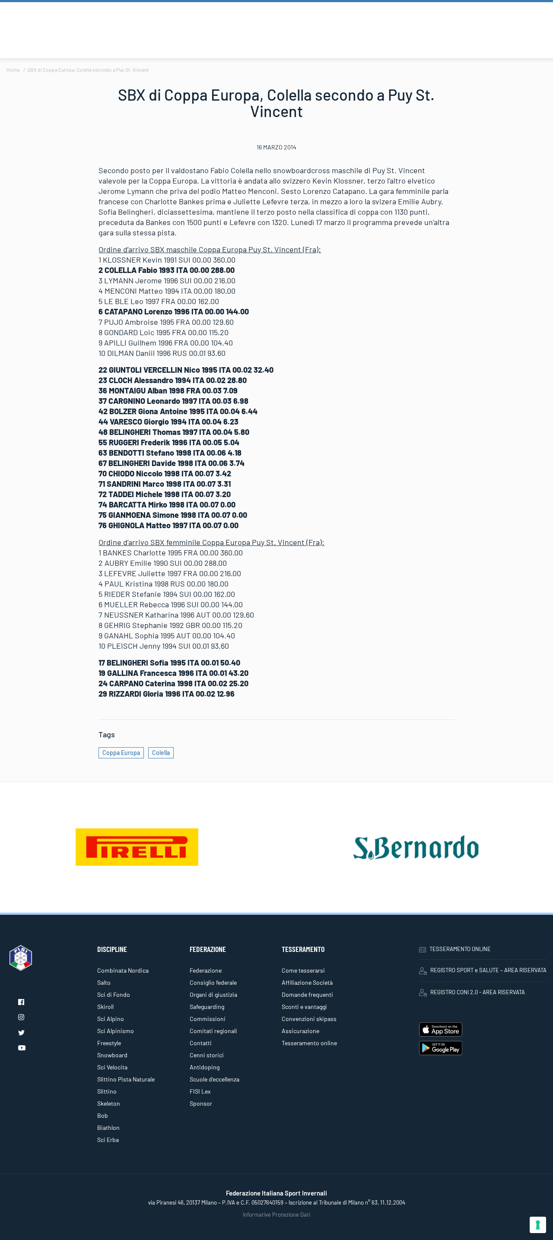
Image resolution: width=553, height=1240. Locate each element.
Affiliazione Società (307, 982)
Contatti (201, 1043)
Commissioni (208, 1018)
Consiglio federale (213, 982)
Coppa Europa (121, 752)
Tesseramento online (309, 1043)
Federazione (206, 970)
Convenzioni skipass (309, 1018)
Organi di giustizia (213, 994)
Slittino (107, 1091)
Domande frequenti (307, 994)
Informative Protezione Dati (276, 1214)
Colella (161, 752)
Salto (104, 982)
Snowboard (112, 1055)
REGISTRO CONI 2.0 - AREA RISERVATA (477, 992)
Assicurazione (300, 1030)
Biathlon (108, 1127)
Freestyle (109, 1043)
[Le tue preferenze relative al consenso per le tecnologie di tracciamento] (538, 1225)
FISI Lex (200, 1091)
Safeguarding (207, 1006)
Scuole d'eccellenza (214, 1079)
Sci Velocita (112, 1067)
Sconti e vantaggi (304, 1006)
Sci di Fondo (113, 994)
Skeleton (108, 1103)
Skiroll (105, 1006)
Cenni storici (207, 1055)
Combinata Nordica (123, 970)
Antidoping (204, 1067)
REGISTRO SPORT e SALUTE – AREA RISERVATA (488, 970)
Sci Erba (108, 1139)
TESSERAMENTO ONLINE (460, 948)
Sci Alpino (110, 1018)
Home (13, 70)
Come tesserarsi (303, 970)
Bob (102, 1115)
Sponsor (201, 1103)
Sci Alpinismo (115, 1030)
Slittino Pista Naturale (126, 1079)
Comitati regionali (213, 1030)
